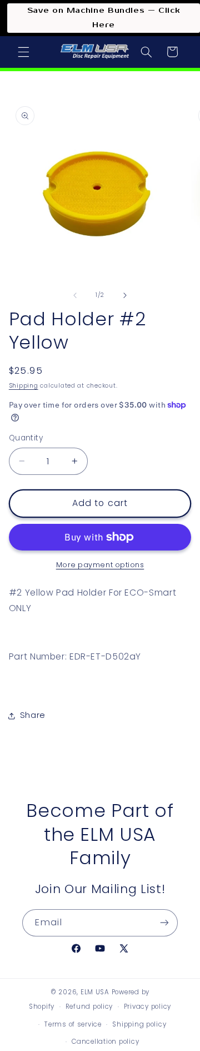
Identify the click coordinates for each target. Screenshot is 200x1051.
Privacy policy (147, 1006)
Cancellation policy (105, 1041)
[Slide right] (125, 295)
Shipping (23, 385)
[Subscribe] (164, 922)
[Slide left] (75, 295)
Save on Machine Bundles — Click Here (104, 17)
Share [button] (33, 715)
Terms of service (73, 1024)
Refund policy (89, 1006)
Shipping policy (139, 1024)
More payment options (100, 564)
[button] (23, 52)
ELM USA (95, 992)
